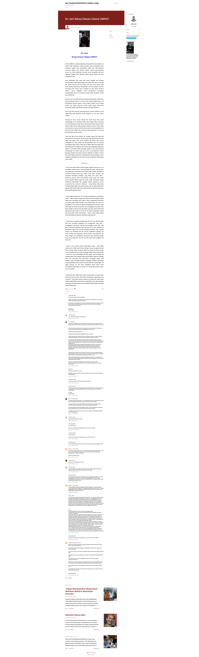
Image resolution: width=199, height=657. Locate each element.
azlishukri (70, 314)
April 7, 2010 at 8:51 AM (73, 457)
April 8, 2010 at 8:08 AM (73, 492)
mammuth (93, 654)
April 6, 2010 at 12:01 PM (73, 365)
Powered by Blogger (92, 652)
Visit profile (133, 26)
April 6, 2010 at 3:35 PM (73, 395)
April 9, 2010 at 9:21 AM (73, 532)
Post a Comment (68, 577)
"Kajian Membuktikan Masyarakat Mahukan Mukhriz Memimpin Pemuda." (81, 591)
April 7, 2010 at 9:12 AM (73, 463)
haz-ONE (70, 321)
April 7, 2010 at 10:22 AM (73, 471)
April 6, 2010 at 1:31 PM (73, 376)
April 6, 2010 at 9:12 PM (73, 438)
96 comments (71, 608)
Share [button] (110, 31)
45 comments (71, 629)
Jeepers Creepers (72, 398)
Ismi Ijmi (70, 460)
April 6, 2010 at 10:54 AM (73, 318)
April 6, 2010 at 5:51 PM (73, 413)
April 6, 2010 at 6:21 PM (73, 420)
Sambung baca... (96, 608)
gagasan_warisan (72, 448)
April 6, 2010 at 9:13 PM (73, 445)
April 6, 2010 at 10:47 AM (73, 311)
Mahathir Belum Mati (75, 615)
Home (67, 7)
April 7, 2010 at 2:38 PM (73, 482)
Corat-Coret (111, 37)
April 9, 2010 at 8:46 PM (73, 539)
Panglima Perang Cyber (73, 542)
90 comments (71, 648)
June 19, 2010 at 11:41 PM (73, 575)
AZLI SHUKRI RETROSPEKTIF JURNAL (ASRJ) (82, 3)
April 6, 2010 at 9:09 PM (73, 429)
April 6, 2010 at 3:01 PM (73, 382)
